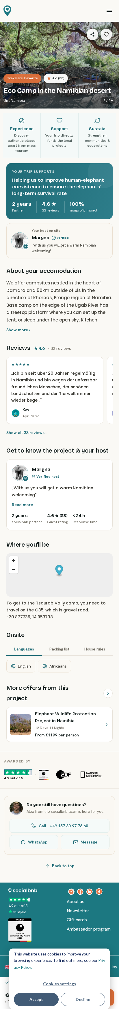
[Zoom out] (13, 569)
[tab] (24, 650)
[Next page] (108, 693)
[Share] (92, 34)
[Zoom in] (13, 560)
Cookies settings (59, 983)
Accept (36, 999)
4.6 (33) (58, 78)
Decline (83, 999)
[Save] (106, 34)
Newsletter (78, 911)
